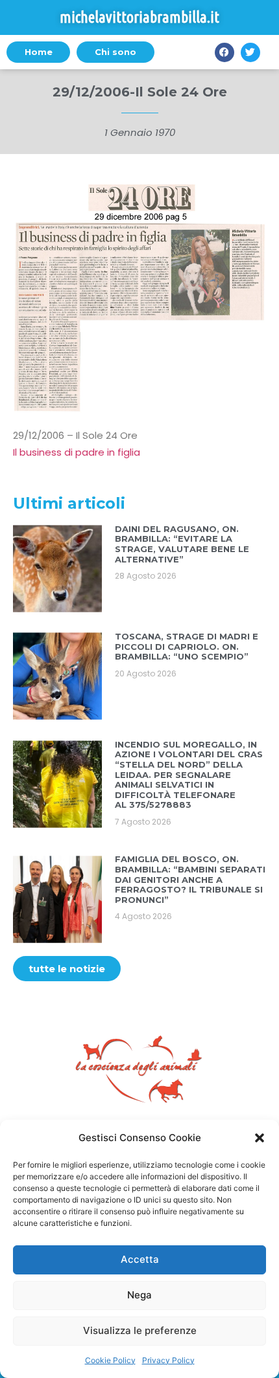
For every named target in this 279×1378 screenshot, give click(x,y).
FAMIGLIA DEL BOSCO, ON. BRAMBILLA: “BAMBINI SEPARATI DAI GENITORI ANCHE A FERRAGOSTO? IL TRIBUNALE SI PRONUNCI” (190, 879)
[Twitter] (250, 52)
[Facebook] (224, 52)
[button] (259, 1137)
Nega (139, 1295)
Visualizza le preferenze (140, 1330)
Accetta (140, 1259)
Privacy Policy (168, 1360)
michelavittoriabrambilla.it (139, 17)
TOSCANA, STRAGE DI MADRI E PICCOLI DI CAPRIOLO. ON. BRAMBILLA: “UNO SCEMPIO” (186, 646)
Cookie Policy (110, 1360)
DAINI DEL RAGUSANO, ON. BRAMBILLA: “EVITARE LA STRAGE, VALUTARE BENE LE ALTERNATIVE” (182, 544)
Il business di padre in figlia (76, 452)
